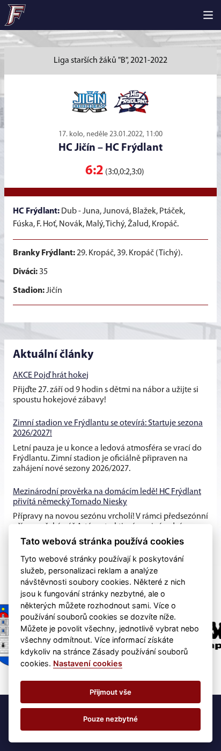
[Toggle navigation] (208, 15)
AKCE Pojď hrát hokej (51, 375)
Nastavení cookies (87, 663)
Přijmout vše (110, 692)
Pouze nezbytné (110, 719)
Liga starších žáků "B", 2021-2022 (110, 60)
